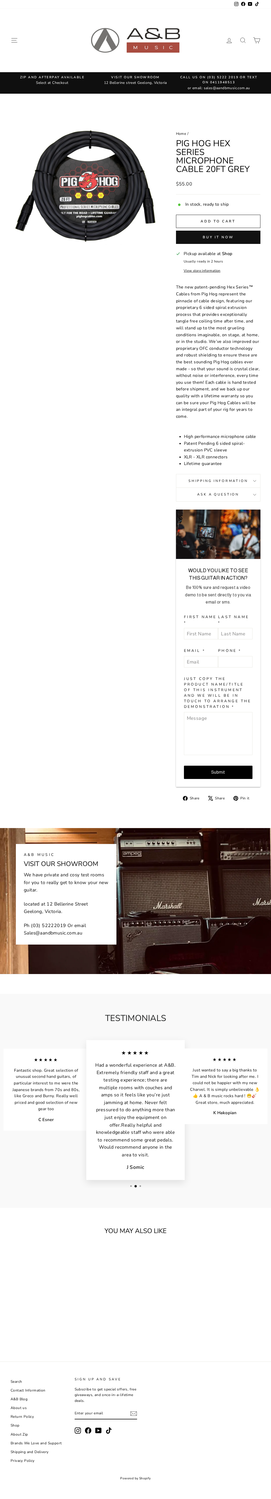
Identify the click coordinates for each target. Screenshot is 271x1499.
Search (16, 1381)
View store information (202, 270)
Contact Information (28, 1390)
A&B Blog (19, 1399)
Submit (218, 772)
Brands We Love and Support (36, 1443)
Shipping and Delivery (29, 1451)
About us (19, 1407)
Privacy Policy (23, 1460)
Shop (15, 1425)
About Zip (19, 1434)
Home (181, 133)
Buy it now (218, 237)
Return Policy (22, 1416)
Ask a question (218, 494)
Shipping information (218, 481)
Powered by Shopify (135, 1478)
